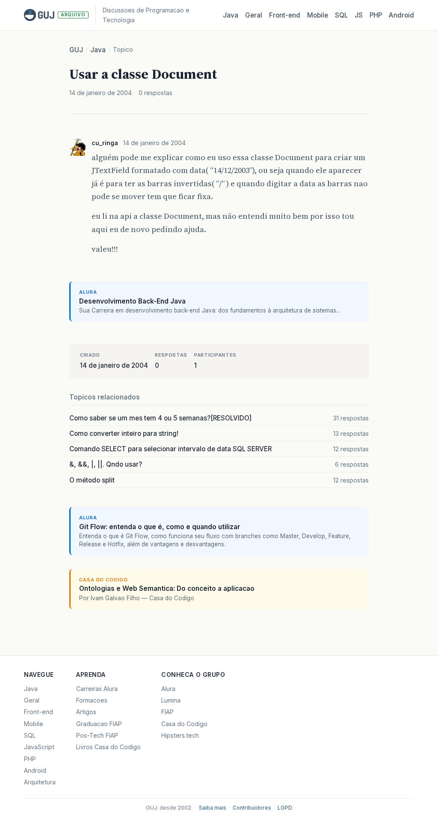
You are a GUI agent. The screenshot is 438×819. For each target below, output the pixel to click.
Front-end (38, 711)
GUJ (76, 50)
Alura (168, 688)
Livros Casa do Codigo (108, 747)
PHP (376, 15)
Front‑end (284, 15)
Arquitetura (40, 782)
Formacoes (91, 700)
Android (401, 15)
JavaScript (39, 747)
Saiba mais (212, 807)
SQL (341, 15)
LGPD (285, 807)
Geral (253, 15)
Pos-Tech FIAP (97, 735)
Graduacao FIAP (99, 723)
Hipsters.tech (180, 735)
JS (359, 15)
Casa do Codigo (184, 723)
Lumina (171, 700)
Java (230, 15)
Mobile (317, 15)
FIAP (167, 711)
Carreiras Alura (97, 688)
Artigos (86, 711)
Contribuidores (252, 807)
